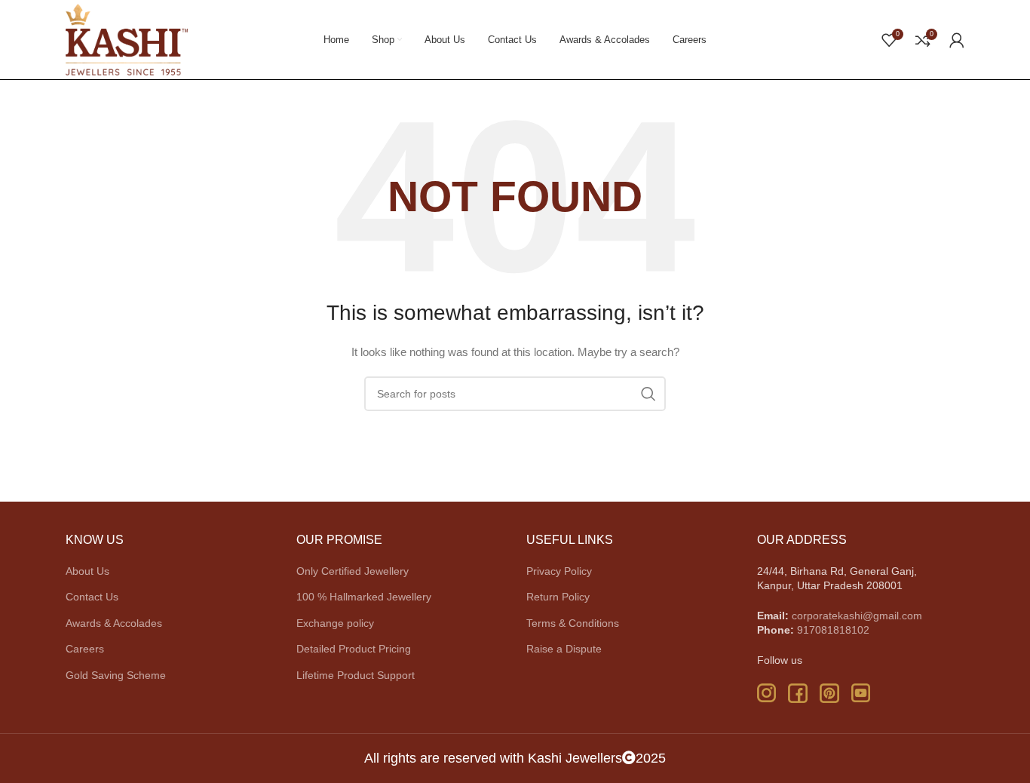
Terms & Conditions (572, 623)
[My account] (957, 40)
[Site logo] (127, 38)
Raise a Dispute (564, 649)
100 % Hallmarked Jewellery (363, 597)
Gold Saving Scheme (116, 675)
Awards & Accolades (114, 623)
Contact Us (92, 597)
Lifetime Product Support (355, 675)
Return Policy (558, 597)
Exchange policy (335, 623)
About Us (87, 571)
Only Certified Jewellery (352, 571)
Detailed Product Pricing (353, 649)
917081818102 (833, 630)
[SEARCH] (648, 393)
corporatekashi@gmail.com (857, 616)
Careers (85, 649)
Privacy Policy (559, 571)
